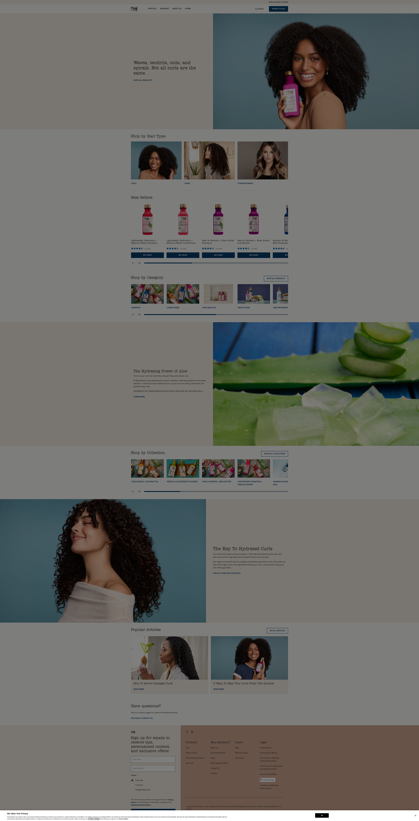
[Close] (415, 815)
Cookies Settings (94, 819)
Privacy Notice (123, 819)
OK (322, 815)
